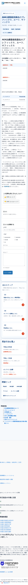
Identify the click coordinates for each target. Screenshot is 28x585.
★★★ (6, 239)
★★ (16, 239)
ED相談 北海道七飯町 (5, 531)
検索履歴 (2, 572)
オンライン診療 (15, 391)
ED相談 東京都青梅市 (5, 529)
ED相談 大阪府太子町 (5, 524)
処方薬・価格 (7, 417)
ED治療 (12, 386)
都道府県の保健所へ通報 (6, 479)
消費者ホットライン (5, 483)
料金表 (5, 386)
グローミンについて (9, 410)
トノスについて (8, 414)
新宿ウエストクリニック (9, 395)
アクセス (5, 391)
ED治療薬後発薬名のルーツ (11, 408)
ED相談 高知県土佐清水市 (6, 520)
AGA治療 (19, 386)
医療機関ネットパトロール (7, 475)
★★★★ (17, 237)
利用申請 (6, 186)
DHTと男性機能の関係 (10, 415)
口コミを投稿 (7, 272)
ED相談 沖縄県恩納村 (5, 522)
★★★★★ (7, 237)
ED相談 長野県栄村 (5, 526)
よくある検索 (9, 572)
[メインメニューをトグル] (24, 3)
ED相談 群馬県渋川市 (5, 528)
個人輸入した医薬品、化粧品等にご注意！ (11, 462)
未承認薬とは (7, 412)
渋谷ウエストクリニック (10, 419)
